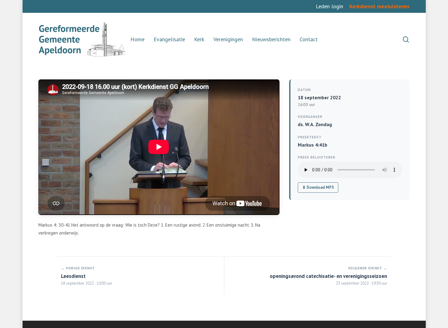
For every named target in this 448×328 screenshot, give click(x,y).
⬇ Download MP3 (318, 187)
